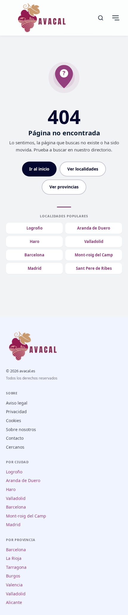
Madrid (34, 268)
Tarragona (16, 567)
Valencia (14, 585)
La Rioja (13, 558)
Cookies (13, 420)
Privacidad (16, 411)
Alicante (14, 602)
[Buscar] (101, 18)
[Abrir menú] (115, 17)
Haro (34, 241)
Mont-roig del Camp (94, 255)
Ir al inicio (39, 169)
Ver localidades (82, 169)
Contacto (15, 438)
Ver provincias (64, 187)
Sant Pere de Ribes (94, 268)
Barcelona (34, 255)
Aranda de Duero (93, 228)
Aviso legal (16, 403)
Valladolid (93, 241)
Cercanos (15, 447)
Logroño (34, 228)
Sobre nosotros (21, 429)
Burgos (13, 576)
